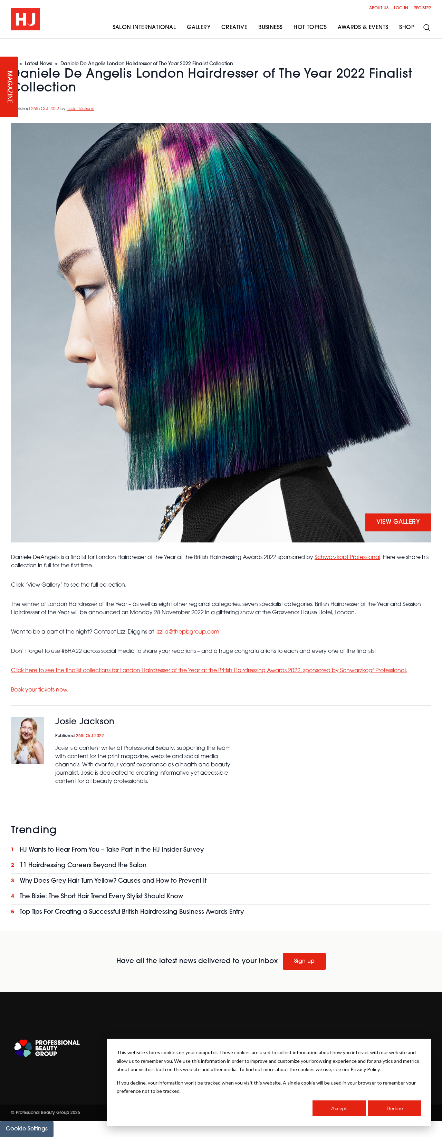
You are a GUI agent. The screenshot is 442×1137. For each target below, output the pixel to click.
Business (270, 27)
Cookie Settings (27, 1129)
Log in (401, 8)
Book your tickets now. (39, 690)
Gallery (198, 27)
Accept (339, 1108)
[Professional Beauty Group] (47, 1048)
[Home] (25, 19)
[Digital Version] (5, 43)
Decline (395, 1108)
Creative (234, 27)
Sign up (304, 961)
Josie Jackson (80, 109)
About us (378, 8)
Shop (406, 27)
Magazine (9, 87)
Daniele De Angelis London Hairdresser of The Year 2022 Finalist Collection (146, 64)
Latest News (38, 64)
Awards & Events (363, 27)
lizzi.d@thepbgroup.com (187, 632)
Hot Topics (310, 27)
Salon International (144, 27)
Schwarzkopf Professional (347, 557)
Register (422, 8)
